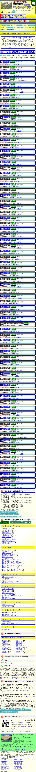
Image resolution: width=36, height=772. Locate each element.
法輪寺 (7, 396)
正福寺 (7, 217)
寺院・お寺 (3, 767)
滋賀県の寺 (19, 644)
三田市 (6, 578)
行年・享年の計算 (5, 766)
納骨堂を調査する (18, 763)
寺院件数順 (26, 523)
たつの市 (7, 594)
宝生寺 (7, 373)
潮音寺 (7, 295)
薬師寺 (7, 479)
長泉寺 (7, 301)
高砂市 (7, 590)
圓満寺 (5, 89)
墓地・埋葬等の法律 (18, 761)
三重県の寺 (5, 644)
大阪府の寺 (19, 645)
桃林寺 (7, 318)
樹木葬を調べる (17, 766)
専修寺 (7, 256)
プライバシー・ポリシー (7, 750)
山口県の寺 (5, 651)
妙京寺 (7, 468)
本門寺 (7, 429)
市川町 (8, 539)
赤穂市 (6, 531)
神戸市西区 (9, 568)
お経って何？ (4, 761)
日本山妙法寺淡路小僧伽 (13, 323)
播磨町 (8, 612)
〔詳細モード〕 (5, 55)
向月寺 (7, 134)
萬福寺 (7, 440)
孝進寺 (7, 140)
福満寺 (7, 362)
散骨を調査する (4, 759)
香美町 (7, 557)
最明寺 (7, 151)
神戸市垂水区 (11, 562)
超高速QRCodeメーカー (27, 726)
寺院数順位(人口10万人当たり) (8, 514)
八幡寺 (7, 334)
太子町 (8, 589)
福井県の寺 (5, 640)
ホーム (13, 12)
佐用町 (8, 577)
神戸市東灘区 (12, 569)
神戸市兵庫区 (11, 570)
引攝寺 (5, 67)
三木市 (6, 622)
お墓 (21, 669)
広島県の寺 (19, 649)
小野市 (6, 543)
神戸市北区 (9, 559)
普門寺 (7, 351)
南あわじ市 (9, 623)
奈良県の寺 (5, 647)
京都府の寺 (5, 645)
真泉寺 (7, 195)
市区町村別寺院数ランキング (7, 512)
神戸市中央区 (12, 563)
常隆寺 (7, 173)
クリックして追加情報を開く (10, 757)
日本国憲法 (3, 762)
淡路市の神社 (9, 27)
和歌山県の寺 (19, 647)
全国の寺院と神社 (6, 25)
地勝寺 (7, 279)
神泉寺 (7, 206)
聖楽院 (7, 229)
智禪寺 (7, 290)
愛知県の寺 (19, 643)
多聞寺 (7, 273)
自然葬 (16, 677)
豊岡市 (7, 598)
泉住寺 (7, 262)
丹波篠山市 (10, 595)
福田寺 (7, 357)
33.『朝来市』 (10, 21)
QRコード (23, 722)
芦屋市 (6, 534)
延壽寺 (5, 95)
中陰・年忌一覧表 (18, 764)
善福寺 (7, 268)
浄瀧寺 (7, 184)
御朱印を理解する (5, 764)
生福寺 (7, 223)
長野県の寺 (5, 641)
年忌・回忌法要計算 (5, 768)
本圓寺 (7, 401)
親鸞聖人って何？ (18, 759)
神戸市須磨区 (10, 561)
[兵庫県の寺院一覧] (22, 55)
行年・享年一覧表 (18, 768)
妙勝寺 (7, 474)
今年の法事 (3, 763)
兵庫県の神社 (31, 25)
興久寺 (7, 123)
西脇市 (7, 606)
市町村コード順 (16, 523)
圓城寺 (5, 78)
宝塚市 (8, 593)
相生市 (7, 529)
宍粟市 (6, 579)
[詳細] (12, 61)
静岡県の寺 (5, 643)
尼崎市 (8, 535)
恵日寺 (7, 128)
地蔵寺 (7, 284)
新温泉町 (10, 581)
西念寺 (7, 240)
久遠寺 (6, 117)
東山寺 (7, 307)
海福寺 (5, 101)
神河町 (8, 554)
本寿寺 (7, 407)
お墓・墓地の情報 (18, 767)
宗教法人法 (3, 769)
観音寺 (7, 112)
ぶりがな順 (5, 523)
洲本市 (6, 582)
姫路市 (6, 614)
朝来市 (6, 533)
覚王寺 (5, 106)
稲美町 (8, 542)
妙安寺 (7, 451)
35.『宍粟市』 (19, 21)
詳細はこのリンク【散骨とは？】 (8, 678)
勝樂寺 (7, 156)
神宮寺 (7, 201)
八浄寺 (7, 329)
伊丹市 (6, 538)
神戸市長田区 (11, 565)
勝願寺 (7, 162)
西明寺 (7, 245)
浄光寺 (7, 179)
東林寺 (7, 312)
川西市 (7, 558)
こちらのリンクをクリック (26, 690)
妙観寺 (7, 463)
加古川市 (8, 550)
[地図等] (19, 64)
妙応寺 (7, 457)
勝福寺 (7, 167)
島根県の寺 (19, 648)
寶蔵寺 (7, 379)
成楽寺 (7, 212)
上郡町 (9, 555)
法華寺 (7, 385)
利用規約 (23, 750)
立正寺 (7, 485)
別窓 (17, 512)
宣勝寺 (7, 251)
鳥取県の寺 (5, 648)
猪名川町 (9, 541)
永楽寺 (5, 73)
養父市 (6, 629)
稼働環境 (17, 750)
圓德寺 (5, 84)
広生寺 (7, 145)
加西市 (6, 551)
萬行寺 (7, 435)
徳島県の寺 (19, 651)
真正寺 (7, 190)
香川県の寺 (5, 652)
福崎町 (8, 615)
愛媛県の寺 (19, 652)
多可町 (7, 591)
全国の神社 (19, 25)
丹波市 (6, 597)
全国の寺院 (20, 27)
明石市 (6, 530)
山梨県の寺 (19, 640)
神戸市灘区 (9, 566)
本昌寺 (7, 412)
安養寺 (5, 62)
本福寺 (7, 418)
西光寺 (7, 234)
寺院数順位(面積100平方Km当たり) (9, 516)
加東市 (6, 553)
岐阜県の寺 (19, 641)
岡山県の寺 (5, 649)
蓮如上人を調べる (18, 762)
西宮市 (8, 605)
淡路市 (6, 537)
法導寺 (7, 390)
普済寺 (7, 346)
